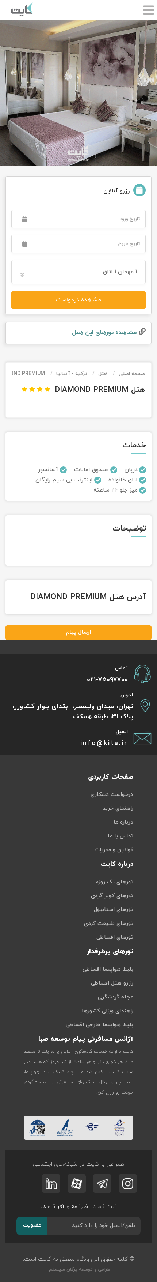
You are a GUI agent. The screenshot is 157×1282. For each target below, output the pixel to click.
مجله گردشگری (115, 997)
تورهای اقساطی (114, 937)
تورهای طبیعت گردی (108, 923)
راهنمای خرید (118, 808)
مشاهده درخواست (78, 300)
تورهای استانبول (113, 910)
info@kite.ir (104, 743)
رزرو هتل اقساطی (112, 983)
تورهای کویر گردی (112, 896)
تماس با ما (120, 836)
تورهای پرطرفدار (110, 951)
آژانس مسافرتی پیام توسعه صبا (85, 1039)
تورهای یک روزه (114, 882)
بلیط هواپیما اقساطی (108, 969)
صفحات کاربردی (110, 777)
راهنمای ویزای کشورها (107, 1011)
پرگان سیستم (62, 1269)
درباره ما (123, 822)
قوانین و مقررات (114, 850)
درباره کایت (117, 864)
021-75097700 (107, 679)
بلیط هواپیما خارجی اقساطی (99, 1025)
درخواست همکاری (112, 794)
